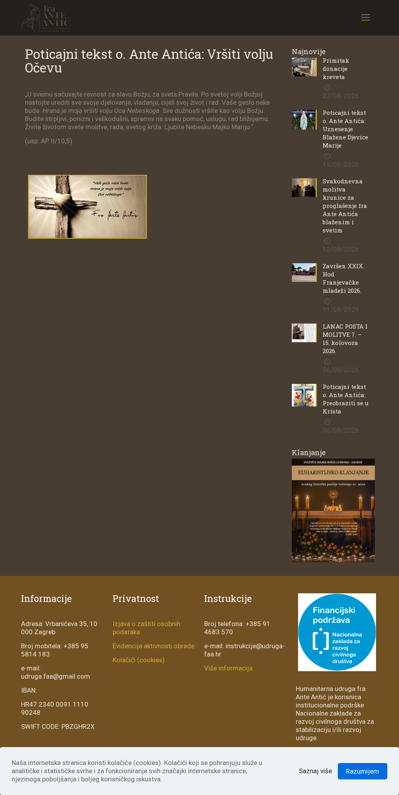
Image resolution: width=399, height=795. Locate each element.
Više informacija (228, 668)
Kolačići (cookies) (139, 660)
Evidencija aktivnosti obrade (153, 646)
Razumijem (362, 771)
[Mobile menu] (365, 17)
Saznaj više (315, 771)
